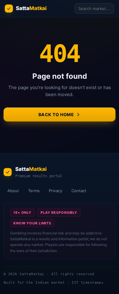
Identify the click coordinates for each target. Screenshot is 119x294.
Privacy (55, 190)
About (13, 190)
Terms (34, 190)
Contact (78, 190)
